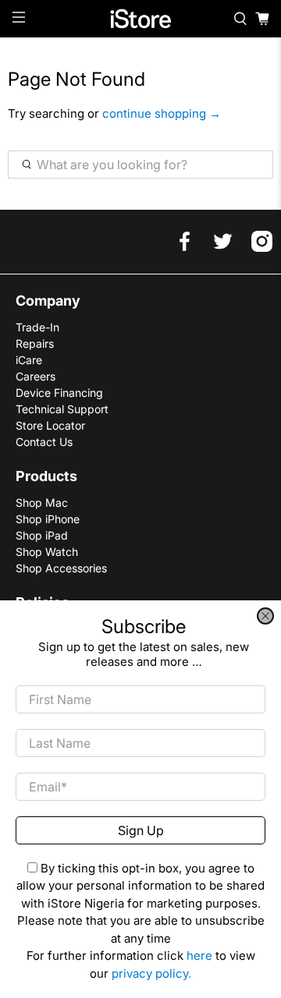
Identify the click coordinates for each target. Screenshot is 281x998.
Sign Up (141, 830)
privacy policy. (151, 973)
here (199, 955)
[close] (265, 616)
